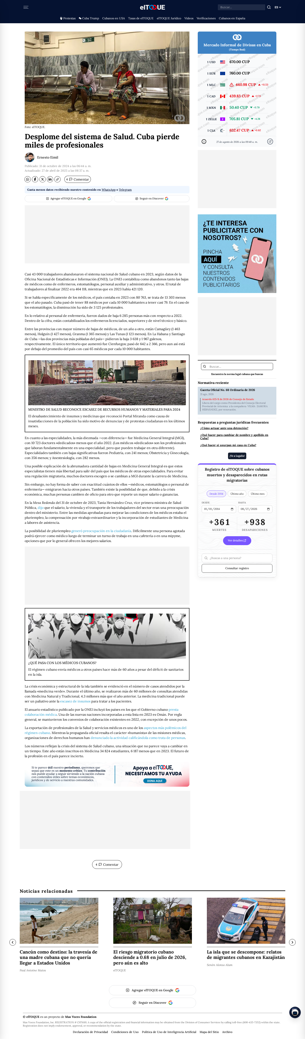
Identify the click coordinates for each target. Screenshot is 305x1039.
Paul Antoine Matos (33, 970)
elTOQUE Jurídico (169, 18)
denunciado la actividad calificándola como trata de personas (138, 738)
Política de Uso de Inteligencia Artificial (169, 1032)
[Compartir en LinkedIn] (50, 179)
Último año (237, 493)
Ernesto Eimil (47, 157)
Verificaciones (206, 18)
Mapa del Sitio (209, 1032)
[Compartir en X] (42, 179)
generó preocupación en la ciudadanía (101, 531)
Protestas (69, 18)
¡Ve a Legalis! (237, 455)
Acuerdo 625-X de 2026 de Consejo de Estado (228, 399)
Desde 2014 (216, 493)
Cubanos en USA (113, 18)
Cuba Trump (90, 18)
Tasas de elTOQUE (141, 18)
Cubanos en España (232, 18)
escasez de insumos (75, 701)
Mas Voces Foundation (80, 1017)
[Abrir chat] (295, 1012)
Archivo (227, 1032)
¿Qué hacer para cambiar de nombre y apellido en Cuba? (234, 436)
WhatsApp (109, 190)
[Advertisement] (107, 234)
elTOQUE (119, 970)
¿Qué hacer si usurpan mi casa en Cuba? (228, 445)
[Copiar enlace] (57, 179)
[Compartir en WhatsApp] (27, 179)
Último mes (258, 493)
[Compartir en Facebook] (35, 179)
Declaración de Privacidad (90, 1032)
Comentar (77, 179)
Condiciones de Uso (125, 1032)
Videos (188, 18)
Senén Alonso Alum (219, 965)
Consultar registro (237, 568)
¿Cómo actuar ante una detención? (224, 428)
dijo (41, 507)
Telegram (125, 190)
